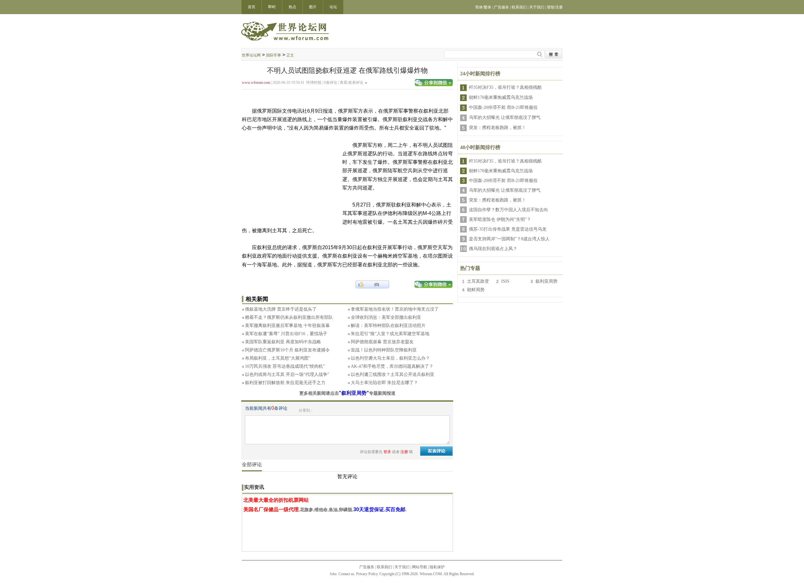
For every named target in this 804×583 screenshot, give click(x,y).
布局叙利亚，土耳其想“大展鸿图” (277, 358)
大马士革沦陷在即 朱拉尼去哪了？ (384, 382)
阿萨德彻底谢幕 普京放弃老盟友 (382, 342)
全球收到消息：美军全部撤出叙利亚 (386, 317)
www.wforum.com (256, 82)
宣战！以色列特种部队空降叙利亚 (384, 350)
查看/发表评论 (351, 82)
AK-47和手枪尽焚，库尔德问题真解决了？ (392, 366)
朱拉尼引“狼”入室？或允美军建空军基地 (390, 333)
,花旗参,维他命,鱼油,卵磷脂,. (325, 509)
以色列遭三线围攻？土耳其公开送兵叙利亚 (392, 374)
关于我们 (402, 567)
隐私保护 (437, 567)
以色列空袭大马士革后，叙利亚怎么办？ (390, 358)
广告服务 (366, 567)
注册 (404, 452)
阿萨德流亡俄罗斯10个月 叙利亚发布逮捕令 (287, 350)
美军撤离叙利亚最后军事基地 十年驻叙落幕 (287, 325)
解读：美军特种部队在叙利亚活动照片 (388, 325)
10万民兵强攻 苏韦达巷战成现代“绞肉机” (285, 366)
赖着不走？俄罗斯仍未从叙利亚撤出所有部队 (289, 317)
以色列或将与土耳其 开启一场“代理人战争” (287, 374)
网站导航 (419, 567)
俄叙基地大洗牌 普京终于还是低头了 (281, 309)
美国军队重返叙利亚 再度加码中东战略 (283, 342)
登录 (387, 452)
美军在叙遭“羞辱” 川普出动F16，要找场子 (286, 333)
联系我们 (384, 567)
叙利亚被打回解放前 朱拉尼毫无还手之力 (285, 382)
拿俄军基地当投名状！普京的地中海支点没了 (395, 309)
